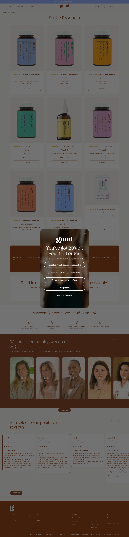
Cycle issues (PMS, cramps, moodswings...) (64, 272)
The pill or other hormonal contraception (64, 265)
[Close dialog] (85, 232)
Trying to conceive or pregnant (64, 280)
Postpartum (65, 288)
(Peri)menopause (64, 295)
